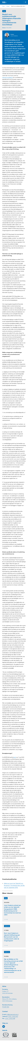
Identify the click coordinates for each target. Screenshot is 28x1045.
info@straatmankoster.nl (12, 1014)
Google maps (5, 1006)
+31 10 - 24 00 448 (10, 1018)
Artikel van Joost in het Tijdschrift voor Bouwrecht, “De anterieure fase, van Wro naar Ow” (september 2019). (14, 885)
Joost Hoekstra (14, 35)
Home (3, 6)
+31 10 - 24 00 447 (13, 1016)
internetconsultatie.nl (7, 77)
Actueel (8, 6)
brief (15, 757)
